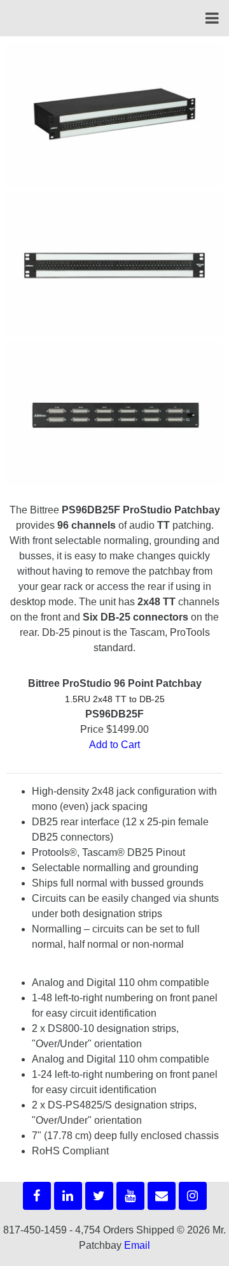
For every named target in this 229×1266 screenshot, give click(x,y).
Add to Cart (114, 744)
